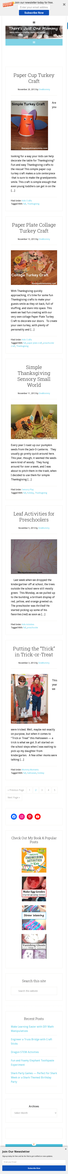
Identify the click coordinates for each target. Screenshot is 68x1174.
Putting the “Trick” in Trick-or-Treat (34, 651)
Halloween (31, 773)
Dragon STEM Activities (25, 1052)
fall (24, 204)
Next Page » (14, 797)
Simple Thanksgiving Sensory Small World (34, 376)
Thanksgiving (33, 204)
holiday (30, 493)
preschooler (32, 627)
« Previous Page (16, 790)
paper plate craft (34, 343)
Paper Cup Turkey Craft (34, 78)
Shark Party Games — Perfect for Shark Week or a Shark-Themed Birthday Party (34, 1077)
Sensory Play (28, 489)
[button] (34, 8)
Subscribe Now (34, 13)
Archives (34, 1106)
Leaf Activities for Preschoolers (34, 516)
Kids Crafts (27, 201)
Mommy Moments (30, 770)
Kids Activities (28, 624)
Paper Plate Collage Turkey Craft (34, 228)
